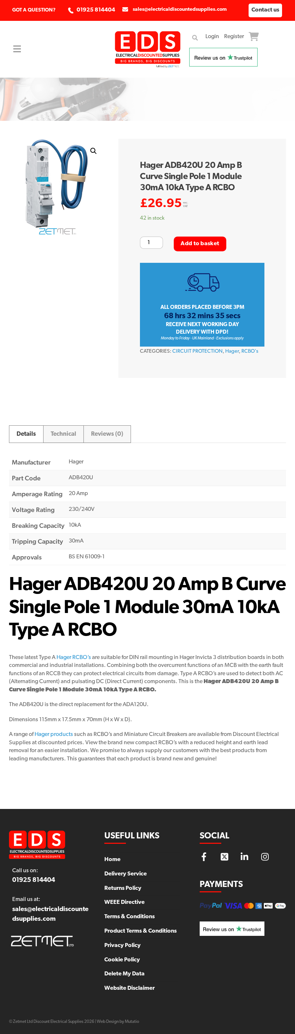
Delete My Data (124, 974)
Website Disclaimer (129, 988)
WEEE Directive (124, 902)
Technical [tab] (63, 434)
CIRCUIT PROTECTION (197, 351)
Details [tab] (26, 434)
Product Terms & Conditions (140, 931)
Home (112, 860)
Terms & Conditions (129, 917)
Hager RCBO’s (73, 657)
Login (212, 37)
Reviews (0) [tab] (107, 434)
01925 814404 (96, 10)
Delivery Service (125, 874)
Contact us (265, 10)
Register (234, 37)
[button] (93, 151)
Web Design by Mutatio (118, 1022)
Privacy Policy (122, 945)
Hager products (54, 734)
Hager (232, 351)
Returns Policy (122, 888)
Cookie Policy (122, 960)
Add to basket (200, 244)
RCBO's (249, 351)
